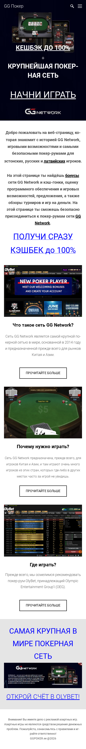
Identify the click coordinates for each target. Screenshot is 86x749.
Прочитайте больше (43, 373)
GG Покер (13, 6)
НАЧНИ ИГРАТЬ (43, 94)
